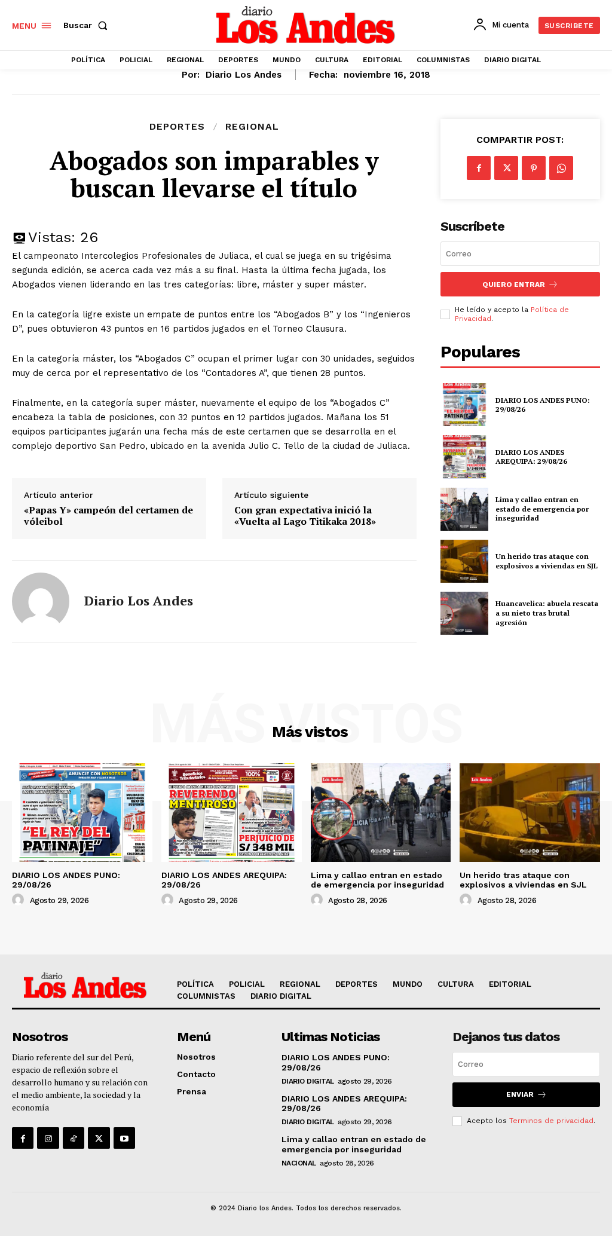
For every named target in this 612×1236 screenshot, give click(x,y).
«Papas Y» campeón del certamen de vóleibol (108, 515)
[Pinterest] (534, 168)
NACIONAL (298, 1163)
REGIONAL (252, 126)
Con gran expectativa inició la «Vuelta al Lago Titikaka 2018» (305, 515)
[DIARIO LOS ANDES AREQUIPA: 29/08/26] (464, 456)
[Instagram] (48, 1138)
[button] (87, 25)
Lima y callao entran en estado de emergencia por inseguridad (542, 508)
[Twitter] (506, 168)
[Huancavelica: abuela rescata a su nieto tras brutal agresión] (464, 613)
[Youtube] (124, 1138)
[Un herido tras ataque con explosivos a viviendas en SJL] (464, 561)
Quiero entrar (513, 284)
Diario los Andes (243, 74)
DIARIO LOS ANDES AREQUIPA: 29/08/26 (531, 457)
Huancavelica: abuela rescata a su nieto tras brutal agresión (546, 612)
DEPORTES (177, 126)
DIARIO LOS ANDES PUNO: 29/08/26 (542, 405)
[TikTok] (73, 1138)
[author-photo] (19, 900)
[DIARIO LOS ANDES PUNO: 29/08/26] (464, 404)
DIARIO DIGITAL (307, 1081)
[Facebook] (479, 168)
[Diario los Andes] (40, 601)
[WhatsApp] (561, 168)
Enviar (520, 1094)
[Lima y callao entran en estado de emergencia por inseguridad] (464, 509)
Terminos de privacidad (551, 1120)
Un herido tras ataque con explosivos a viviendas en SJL (546, 561)
